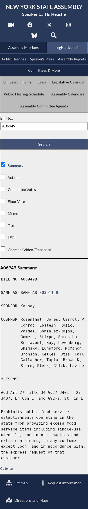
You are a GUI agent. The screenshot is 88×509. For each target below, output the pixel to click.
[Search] (53, 37)
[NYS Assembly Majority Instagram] (68, 26)
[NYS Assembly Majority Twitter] (49, 26)
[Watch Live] (11, 26)
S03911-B (48, 292)
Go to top (6, 468)
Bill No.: (6, 118)
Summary (15, 165)
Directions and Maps (31, 500)
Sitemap (20, 483)
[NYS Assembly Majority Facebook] (30, 26)
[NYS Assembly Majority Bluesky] (34, 37)
